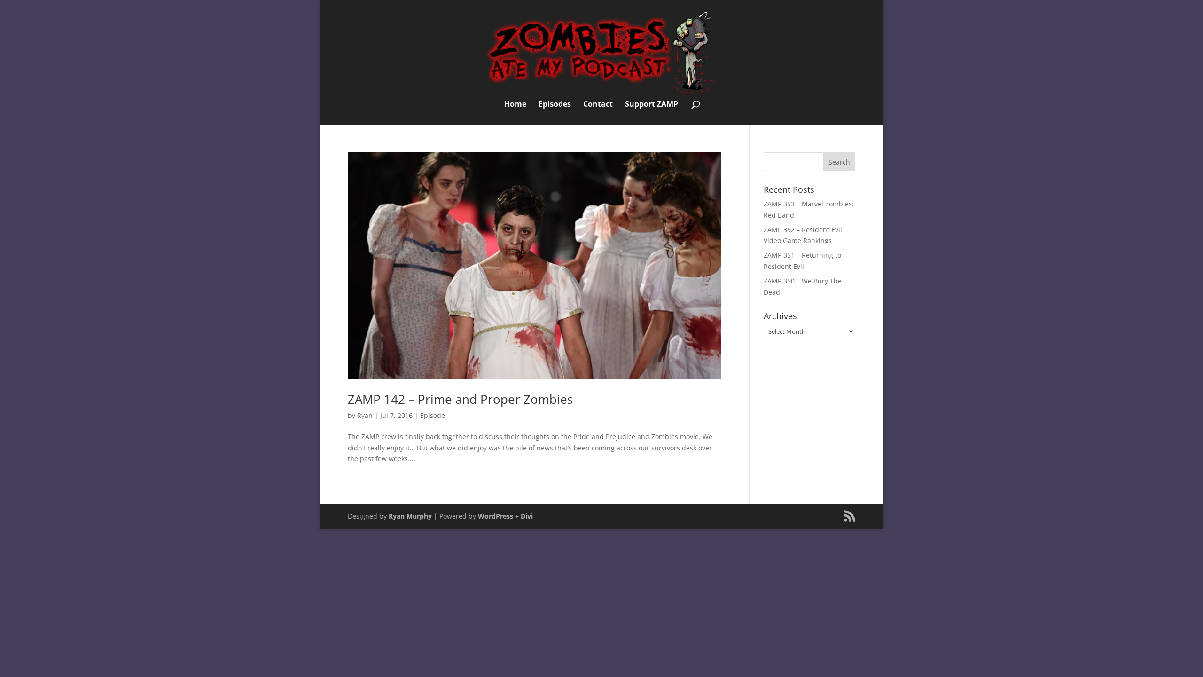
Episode (432, 415)
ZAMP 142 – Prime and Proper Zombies (460, 399)
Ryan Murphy (410, 516)
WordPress (495, 516)
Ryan (365, 415)
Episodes (555, 105)
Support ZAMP (651, 105)
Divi (527, 516)
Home (515, 105)
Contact (598, 105)
